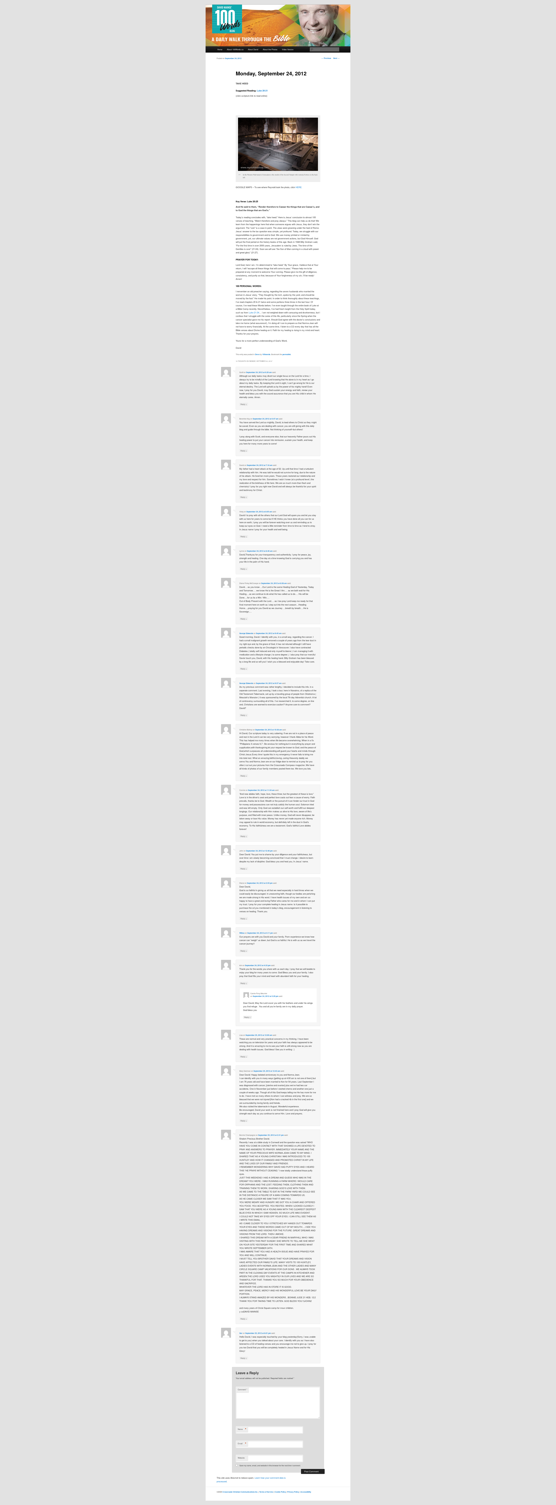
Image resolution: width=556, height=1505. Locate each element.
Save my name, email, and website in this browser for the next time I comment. (270, 1465)
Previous (326, 58)
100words (266, 354)
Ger (240, 1333)
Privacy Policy (293, 1492)
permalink (286, 354)
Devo (257, 354)
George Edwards (246, 633)
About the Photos (270, 49)
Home (219, 49)
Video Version (287, 49)
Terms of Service (266, 1492)
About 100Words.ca (235, 49)
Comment (242, 1389)
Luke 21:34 (254, 312)
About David (253, 49)
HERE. (299, 187)
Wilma (241, 933)
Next (336, 58)
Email (242, 1443)
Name (242, 1429)
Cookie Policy (280, 1492)
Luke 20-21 (262, 90)
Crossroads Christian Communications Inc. (240, 1492)
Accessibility (305, 1492)
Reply (243, 404)
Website (241, 1457)
